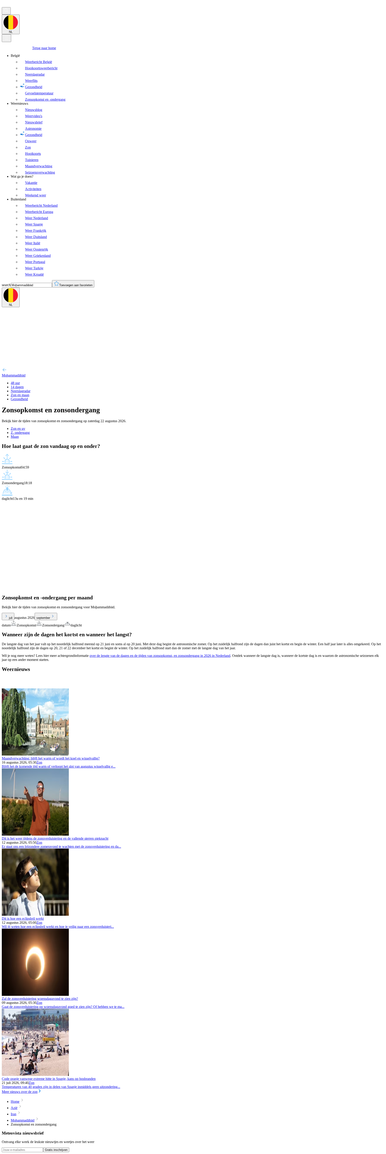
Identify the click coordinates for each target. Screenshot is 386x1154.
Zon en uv (18, 428)
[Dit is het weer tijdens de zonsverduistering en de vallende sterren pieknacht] (35, 834)
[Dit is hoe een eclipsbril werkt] (35, 914)
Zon (39, 762)
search (6, 285)
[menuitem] (197, 78)
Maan (15, 437)
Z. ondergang (20, 432)
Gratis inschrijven (56, 1150)
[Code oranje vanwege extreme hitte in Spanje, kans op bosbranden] (35, 1075)
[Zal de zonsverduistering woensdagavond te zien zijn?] (35, 994)
